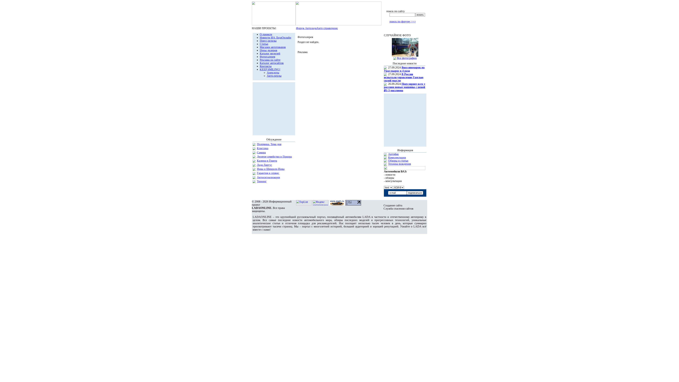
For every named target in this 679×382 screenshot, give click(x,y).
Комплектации (397, 157)
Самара (261, 152)
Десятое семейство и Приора (274, 156)
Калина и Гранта (267, 160)
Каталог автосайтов (272, 63)
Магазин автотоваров (273, 47)
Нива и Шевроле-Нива (271, 168)
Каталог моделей (270, 53)
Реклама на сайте (270, 59)
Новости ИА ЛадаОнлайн (275, 37)
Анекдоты (273, 72)
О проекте (266, 34)
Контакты (266, 66)
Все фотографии (407, 58)
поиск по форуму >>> (403, 21)
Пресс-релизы (268, 40)
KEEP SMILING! (270, 69)
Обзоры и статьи (398, 160)
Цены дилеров (268, 50)
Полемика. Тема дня (269, 144)
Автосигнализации (268, 177)
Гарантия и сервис (268, 173)
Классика (262, 148)
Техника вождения (399, 163)
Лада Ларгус (264, 164)
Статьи (264, 43)
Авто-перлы (274, 75)
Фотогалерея (267, 56)
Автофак (393, 154)
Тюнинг (262, 181)
